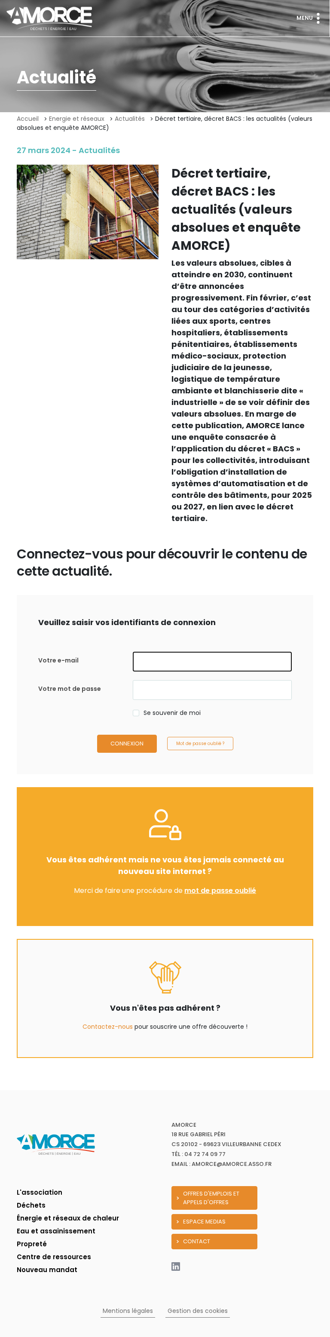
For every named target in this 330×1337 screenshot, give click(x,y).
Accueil (28, 118)
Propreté (32, 1243)
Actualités (130, 118)
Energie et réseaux (76, 118)
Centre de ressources (54, 1256)
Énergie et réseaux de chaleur (68, 1218)
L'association (39, 1192)
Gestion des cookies (198, 1310)
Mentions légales (128, 1310)
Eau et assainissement (56, 1231)
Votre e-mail (58, 660)
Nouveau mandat (47, 1269)
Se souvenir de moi (172, 712)
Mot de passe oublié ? (200, 743)
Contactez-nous (107, 1026)
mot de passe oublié (220, 890)
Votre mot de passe (69, 688)
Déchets (31, 1205)
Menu (304, 17)
